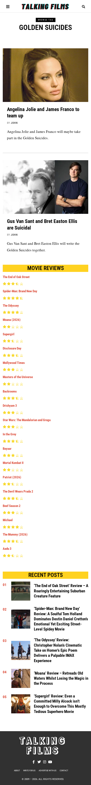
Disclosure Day (12, 348)
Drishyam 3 (10, 406)
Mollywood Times (14, 363)
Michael (8, 520)
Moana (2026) (12, 320)
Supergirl (8, 334)
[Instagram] (44, 762)
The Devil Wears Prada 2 (18, 491)
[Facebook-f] (33, 762)
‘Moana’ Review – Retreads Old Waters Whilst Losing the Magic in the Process (61, 678)
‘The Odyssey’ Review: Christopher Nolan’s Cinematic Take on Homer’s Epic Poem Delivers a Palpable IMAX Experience (58, 650)
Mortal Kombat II (13, 463)
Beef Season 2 (12, 506)
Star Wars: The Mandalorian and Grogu (27, 420)
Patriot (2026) (12, 477)
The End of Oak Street (16, 277)
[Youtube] (50, 762)
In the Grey (9, 434)
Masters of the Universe (18, 377)
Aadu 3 (7, 549)
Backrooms (10, 391)
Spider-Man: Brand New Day (20, 291)
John (14, 122)
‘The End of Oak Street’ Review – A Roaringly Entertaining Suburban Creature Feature (61, 590)
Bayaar (7, 449)
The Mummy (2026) (15, 534)
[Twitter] (39, 762)
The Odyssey (11, 306)
